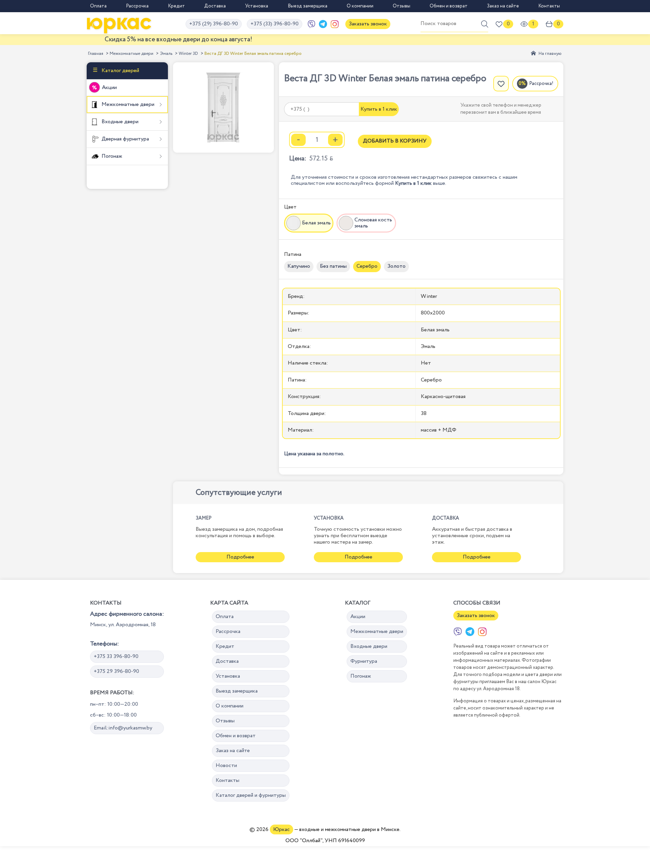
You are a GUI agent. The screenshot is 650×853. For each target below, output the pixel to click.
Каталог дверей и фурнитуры (251, 795)
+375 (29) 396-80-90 (213, 24)
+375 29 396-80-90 (116, 671)
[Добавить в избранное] (501, 83)
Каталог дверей (119, 70)
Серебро (366, 266)
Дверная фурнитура (124, 139)
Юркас (281, 829)
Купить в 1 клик (379, 109)
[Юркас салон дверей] (119, 24)
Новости (226, 765)
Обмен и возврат (449, 6)
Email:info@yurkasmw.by (123, 728)
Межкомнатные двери (131, 53)
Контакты (549, 6)
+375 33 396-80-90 (116, 656)
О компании (360, 6)
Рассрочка (137, 6)
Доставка (215, 6)
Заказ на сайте (503, 6)
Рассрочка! (541, 83)
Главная (95, 53)
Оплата (98, 6)
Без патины (333, 266)
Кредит (176, 6)
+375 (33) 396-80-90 (275, 24)
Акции (109, 87)
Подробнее (240, 557)
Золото (396, 266)
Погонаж (111, 156)
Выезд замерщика (307, 6)
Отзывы (401, 6)
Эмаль (166, 53)
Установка (256, 6)
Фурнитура (363, 661)
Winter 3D (188, 53)
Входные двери (119, 122)
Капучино (298, 266)
